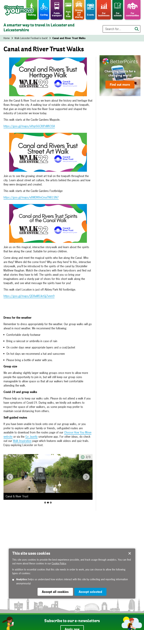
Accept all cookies (55, 592)
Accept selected (130, 553)
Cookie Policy (59, 563)
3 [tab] (51, 502)
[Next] (86, 476)
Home (7, 38)
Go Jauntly (31, 436)
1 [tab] (45, 502)
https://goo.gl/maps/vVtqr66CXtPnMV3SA (29, 126)
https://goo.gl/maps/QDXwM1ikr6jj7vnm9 (29, 296)
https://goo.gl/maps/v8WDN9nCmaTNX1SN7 (31, 197)
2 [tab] (48, 502)
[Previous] (9, 476)
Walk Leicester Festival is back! (31, 38)
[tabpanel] (48, 477)
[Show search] (136, 29)
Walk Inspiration (22, 441)
